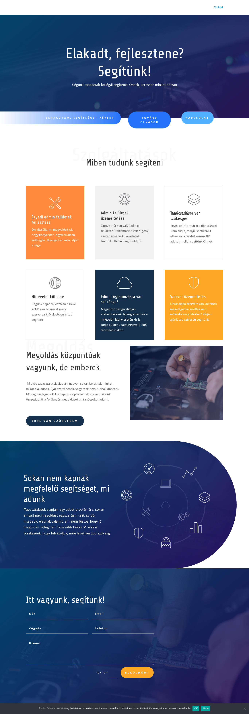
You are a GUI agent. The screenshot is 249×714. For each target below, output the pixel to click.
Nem (206, 708)
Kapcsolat (197, 118)
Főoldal (218, 7)
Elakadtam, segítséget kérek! (80, 117)
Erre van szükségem (55, 421)
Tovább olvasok (149, 120)
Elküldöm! (137, 672)
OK (196, 708)
